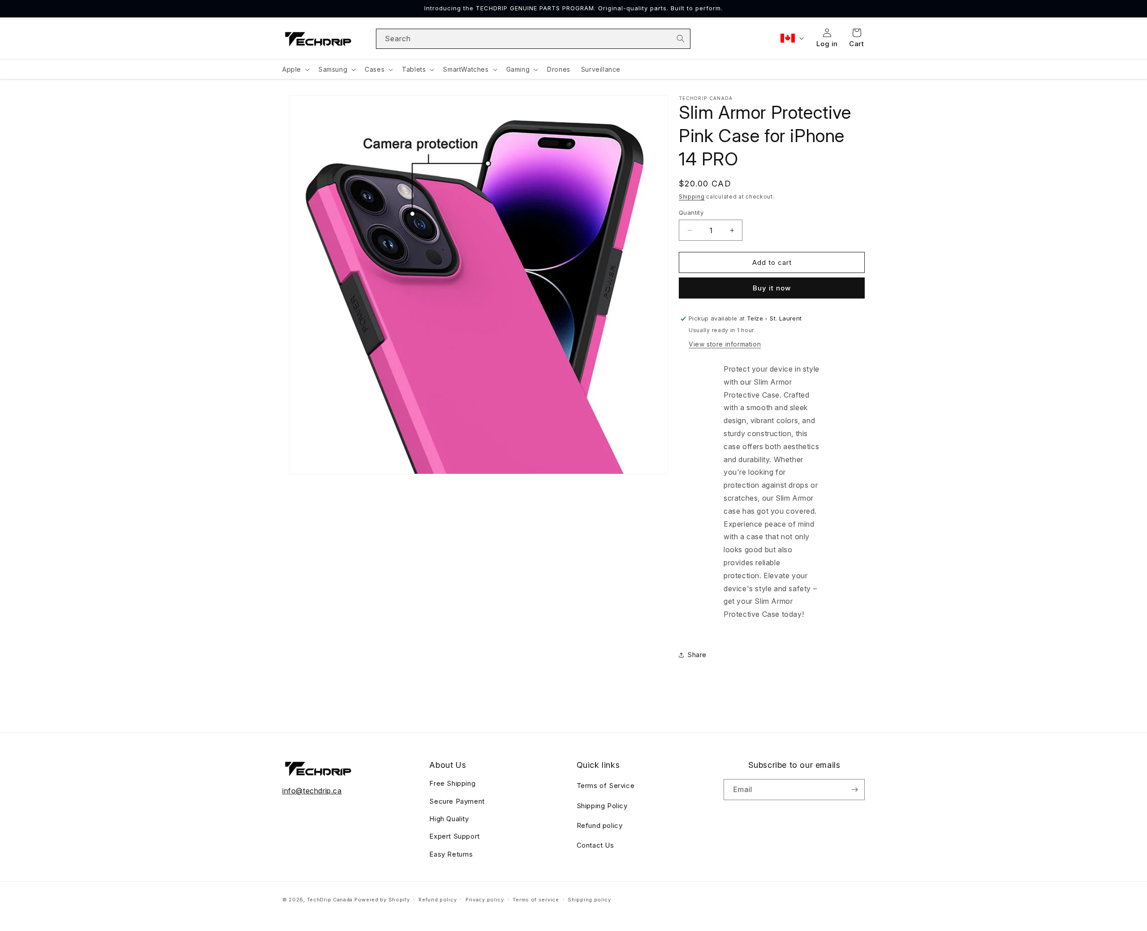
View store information (725, 344)
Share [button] (697, 654)
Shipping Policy (602, 805)
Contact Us (595, 845)
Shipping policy (589, 899)
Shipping (692, 196)
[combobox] (533, 39)
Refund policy (600, 825)
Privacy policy (485, 899)
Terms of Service (606, 785)
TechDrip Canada (330, 899)
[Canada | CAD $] (791, 38)
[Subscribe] (854, 789)
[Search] (680, 38)
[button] (295, 69)
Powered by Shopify (382, 899)
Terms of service (536, 899)
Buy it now (772, 288)
